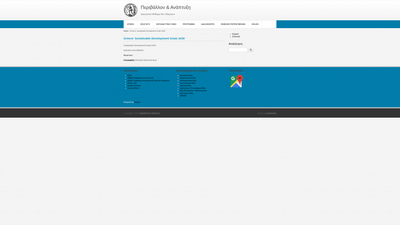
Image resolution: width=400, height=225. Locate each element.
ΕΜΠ (129, 75)
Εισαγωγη (145, 24)
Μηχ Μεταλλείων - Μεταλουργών (193, 91)
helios (255, 24)
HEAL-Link (132, 83)
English (235, 34)
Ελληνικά (236, 36)
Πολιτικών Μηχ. (186, 75)
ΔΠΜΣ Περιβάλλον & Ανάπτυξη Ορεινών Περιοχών (148, 81)
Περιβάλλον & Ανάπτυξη (150, 113)
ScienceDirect (133, 88)
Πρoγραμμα (189, 24)
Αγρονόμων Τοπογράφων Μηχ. (193, 88)
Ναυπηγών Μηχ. (187, 93)
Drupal (137, 102)
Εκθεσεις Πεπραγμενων (233, 24)
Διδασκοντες (208, 24)
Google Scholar (134, 86)
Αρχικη (130, 24)
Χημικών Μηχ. (186, 86)
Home (126, 31)
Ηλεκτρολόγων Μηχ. (188, 81)
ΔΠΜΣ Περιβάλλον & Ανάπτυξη (140, 78)
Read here (128, 55)
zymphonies (271, 113)
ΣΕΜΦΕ (183, 96)
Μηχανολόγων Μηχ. (188, 78)
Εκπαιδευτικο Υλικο (166, 24)
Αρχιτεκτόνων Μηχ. (188, 83)
